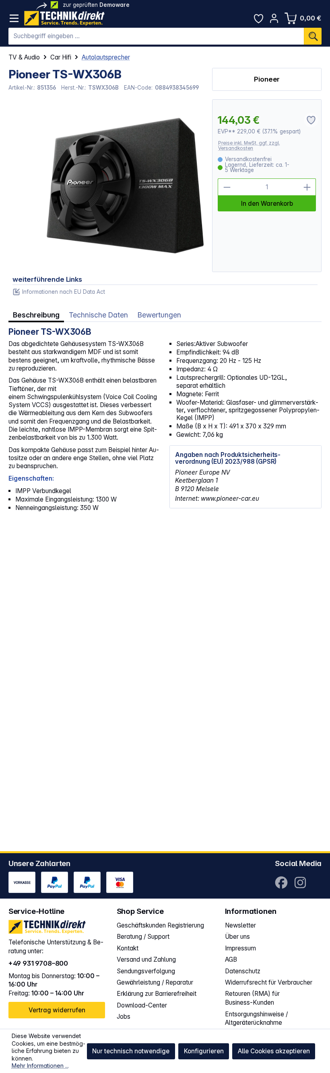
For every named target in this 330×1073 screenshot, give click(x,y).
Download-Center (142, 1005)
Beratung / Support (143, 936)
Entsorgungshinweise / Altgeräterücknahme (256, 1018)
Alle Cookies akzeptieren (274, 1051)
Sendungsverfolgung (146, 971)
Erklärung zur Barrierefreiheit (156, 993)
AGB (231, 959)
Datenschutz (242, 971)
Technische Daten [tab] (98, 315)
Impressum (240, 948)
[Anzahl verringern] (226, 187)
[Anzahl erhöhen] (307, 187)
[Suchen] (313, 36)
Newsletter (240, 925)
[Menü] (14, 18)
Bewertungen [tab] (159, 315)
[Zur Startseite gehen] (64, 18)
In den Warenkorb (267, 203)
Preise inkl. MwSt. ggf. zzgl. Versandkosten (249, 145)
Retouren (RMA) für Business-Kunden (252, 998)
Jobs (123, 1016)
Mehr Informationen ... (40, 1065)
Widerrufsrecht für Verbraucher (268, 982)
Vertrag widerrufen (57, 1010)
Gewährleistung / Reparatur (155, 982)
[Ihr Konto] (274, 18)
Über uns (237, 936)
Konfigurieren (204, 1051)
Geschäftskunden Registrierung (160, 925)
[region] (106, 185)
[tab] (36, 314)
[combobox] (156, 36)
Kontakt (127, 948)
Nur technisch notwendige (130, 1051)
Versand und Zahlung (146, 959)
